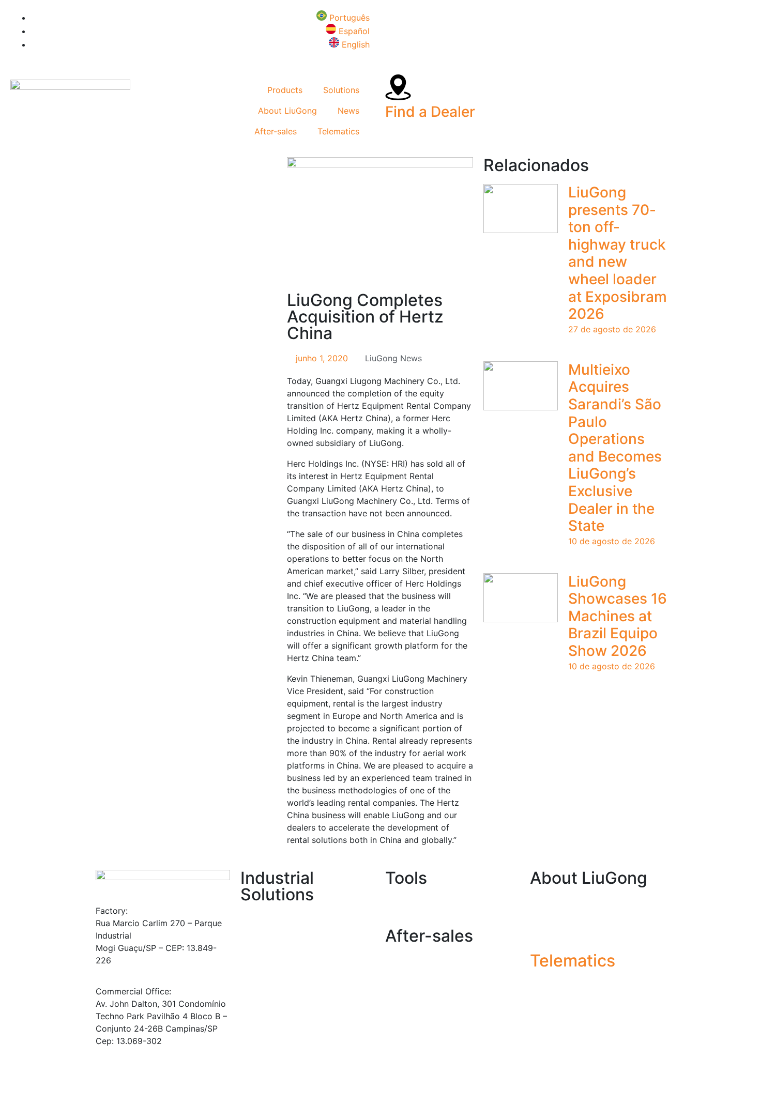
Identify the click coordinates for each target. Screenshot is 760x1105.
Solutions (341, 90)
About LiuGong (287, 110)
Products (284, 90)
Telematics (338, 131)
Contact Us (552, 928)
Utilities (255, 994)
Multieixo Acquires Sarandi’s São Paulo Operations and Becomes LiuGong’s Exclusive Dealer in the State (615, 447)
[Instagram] (132, 170)
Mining (253, 956)
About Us (548, 903)
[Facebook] (103, 170)
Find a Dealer (430, 111)
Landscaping (265, 944)
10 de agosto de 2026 (611, 541)
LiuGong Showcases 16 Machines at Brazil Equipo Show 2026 (617, 616)
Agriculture (261, 919)
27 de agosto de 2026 (612, 329)
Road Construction (277, 981)
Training (400, 985)
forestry (255, 969)
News (348, 110)
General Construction (282, 932)
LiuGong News (393, 358)
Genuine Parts (412, 973)
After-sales (275, 131)
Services (401, 961)
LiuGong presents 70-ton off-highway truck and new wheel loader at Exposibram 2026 (617, 253)
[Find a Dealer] (398, 87)
